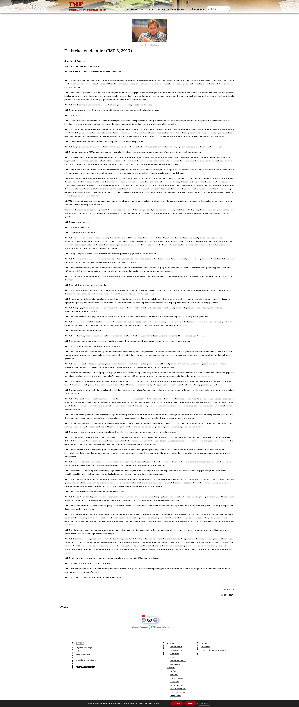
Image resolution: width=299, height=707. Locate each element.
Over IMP (174, 675)
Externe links (175, 696)
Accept (177, 703)
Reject (190, 703)
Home (150, 9)
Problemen (178, 9)
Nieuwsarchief (176, 647)
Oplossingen (175, 664)
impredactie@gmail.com (86, 660)
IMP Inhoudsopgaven (178, 692)
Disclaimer (205, 647)
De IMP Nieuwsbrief (178, 689)
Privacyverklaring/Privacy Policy (213, 650)
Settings (156, 703)
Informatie (196, 9)
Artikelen (161, 9)
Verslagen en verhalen (179, 650)
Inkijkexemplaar (176, 678)
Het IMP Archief (176, 685)
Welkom (173, 671)
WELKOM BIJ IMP (135, 9)
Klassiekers (174, 654)
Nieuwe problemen (178, 661)
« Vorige (64, 607)
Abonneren (174, 682)
